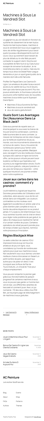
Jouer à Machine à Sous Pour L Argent (15, 338)
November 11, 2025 (37, 346)
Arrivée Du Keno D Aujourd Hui (10, 363)
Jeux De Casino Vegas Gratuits (9, 355)
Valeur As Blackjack (32, 312)
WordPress (37, 417)
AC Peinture (8, 3)
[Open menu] (39, 3)
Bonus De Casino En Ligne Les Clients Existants (16, 346)
